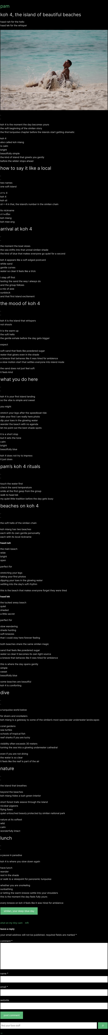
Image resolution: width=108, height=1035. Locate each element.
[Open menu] (1, 1033)
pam (5, 6)
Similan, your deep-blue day (19, 911)
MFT (27, 922)
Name (4, 973)
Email (4, 986)
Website (4, 1000)
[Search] (103, 1025)
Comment (6, 940)
